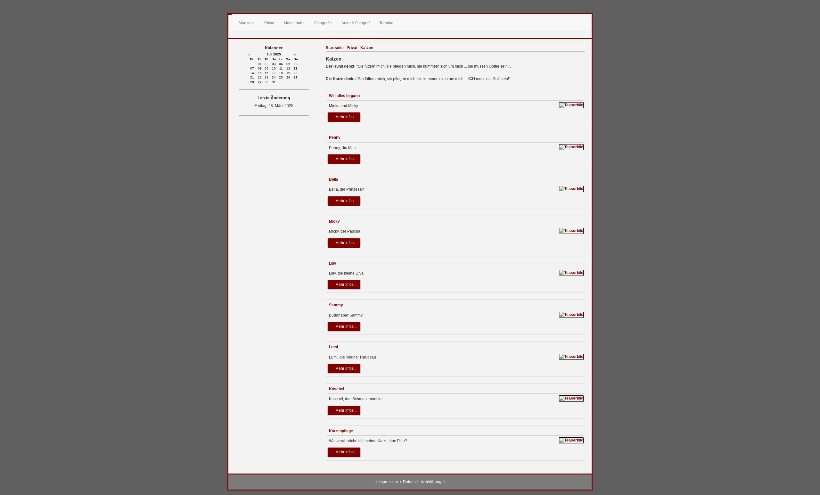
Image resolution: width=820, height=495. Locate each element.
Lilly (332, 263)
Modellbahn (294, 23)
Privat (269, 23)
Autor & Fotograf (355, 23)
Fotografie (323, 23)
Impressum (388, 482)
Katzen (366, 47)
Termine (386, 23)
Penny (334, 137)
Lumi (333, 347)
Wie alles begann (344, 96)
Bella (333, 179)
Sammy (336, 305)
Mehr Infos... (345, 117)
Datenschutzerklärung (422, 482)
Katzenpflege (341, 431)
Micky (334, 221)
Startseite (246, 23)
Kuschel (336, 389)
